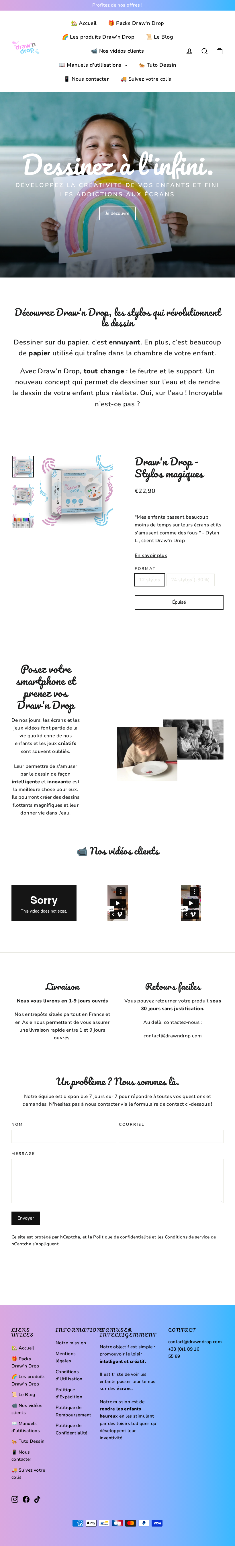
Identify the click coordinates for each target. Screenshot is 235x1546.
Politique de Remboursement (73, 1411)
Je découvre (117, 213)
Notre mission (71, 1343)
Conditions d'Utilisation (69, 1375)
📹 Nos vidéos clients (117, 50)
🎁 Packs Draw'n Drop (136, 23)
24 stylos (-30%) (190, 579)
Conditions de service (187, 1237)
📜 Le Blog (159, 36)
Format (145, 568)
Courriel (132, 1124)
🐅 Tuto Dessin (157, 65)
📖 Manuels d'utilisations (91, 65)
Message (23, 1153)
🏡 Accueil (84, 23)
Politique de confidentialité (122, 1237)
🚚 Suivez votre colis (145, 79)
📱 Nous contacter (86, 79)
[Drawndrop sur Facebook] (26, 1499)
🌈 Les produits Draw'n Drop (98, 36)
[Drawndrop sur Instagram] (14, 1499)
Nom (17, 1124)
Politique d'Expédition (69, 1393)
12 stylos (149, 579)
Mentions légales (66, 1357)
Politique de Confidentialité (71, 1429)
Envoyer (25, 1218)
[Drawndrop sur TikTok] (37, 1499)
